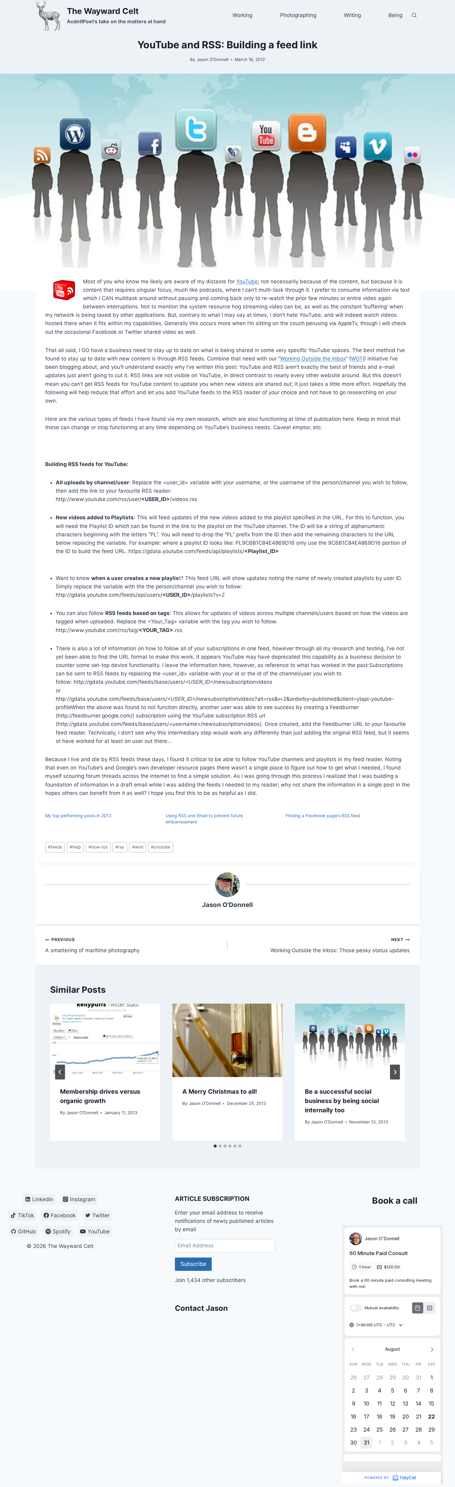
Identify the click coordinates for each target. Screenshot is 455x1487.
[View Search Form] (414, 15)
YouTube (247, 281)
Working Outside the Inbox (313, 358)
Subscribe (193, 1264)
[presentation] (105, 1040)
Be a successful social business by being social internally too (342, 1101)
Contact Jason (201, 1308)
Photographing (298, 15)
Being (395, 15)
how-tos (98, 846)
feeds (55, 846)
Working (242, 15)
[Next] (395, 1072)
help (75, 846)
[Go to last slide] (60, 1072)
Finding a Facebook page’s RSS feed (323, 815)
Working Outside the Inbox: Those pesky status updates (340, 945)
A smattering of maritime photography (92, 945)
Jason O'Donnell (212, 59)
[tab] (215, 1146)
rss (119, 846)
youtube (160, 846)
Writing (352, 15)
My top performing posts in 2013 (78, 815)
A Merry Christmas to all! (219, 1091)
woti (137, 846)
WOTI (357, 358)
